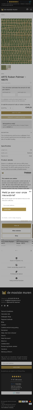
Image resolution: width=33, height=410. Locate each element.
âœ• (30, 191)
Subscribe (7, 209)
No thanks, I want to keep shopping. (11, 217)
